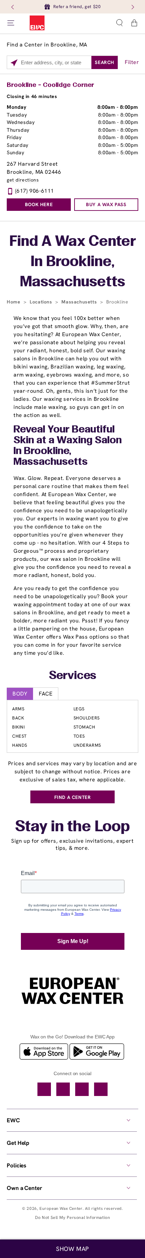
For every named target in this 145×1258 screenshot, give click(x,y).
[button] (119, 23)
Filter (132, 62)
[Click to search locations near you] (14, 62)
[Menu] (10, 23)
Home (14, 302)
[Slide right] (132, 6)
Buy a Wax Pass (106, 204)
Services (72, 676)
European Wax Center (60, 1208)
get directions (23, 180)
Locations (42, 302)
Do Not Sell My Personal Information (72, 1217)
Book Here (39, 204)
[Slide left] (13, 6)
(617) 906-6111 (34, 190)
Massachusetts (79, 302)
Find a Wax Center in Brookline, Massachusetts (72, 262)
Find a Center (72, 797)
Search (104, 62)
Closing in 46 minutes (32, 96)
